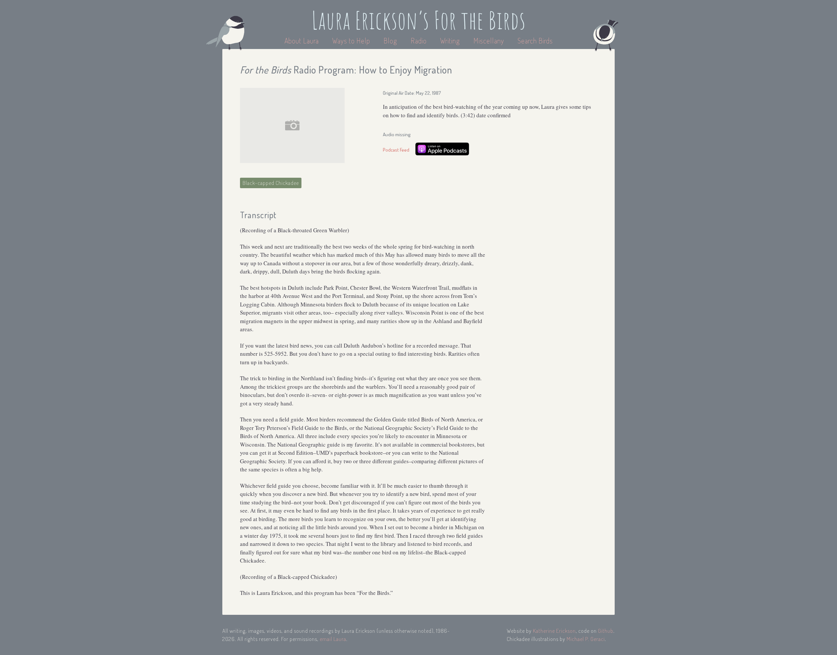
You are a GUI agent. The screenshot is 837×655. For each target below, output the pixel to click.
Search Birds (535, 40)
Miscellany (488, 40)
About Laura (302, 40)
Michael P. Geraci (586, 638)
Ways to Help (352, 40)
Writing (450, 40)
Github (605, 630)
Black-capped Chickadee (271, 182)
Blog (390, 40)
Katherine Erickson (554, 630)
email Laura (333, 638)
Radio (419, 40)
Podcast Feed (396, 150)
